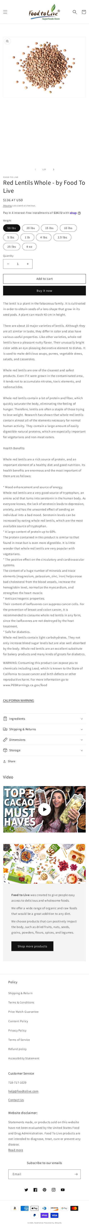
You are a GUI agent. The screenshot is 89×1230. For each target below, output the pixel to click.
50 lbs (11, 228)
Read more (15, 1150)
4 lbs (43, 237)
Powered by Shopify (53, 1223)
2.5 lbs (62, 237)
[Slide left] (35, 169)
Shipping (7, 205)
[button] (5, 11)
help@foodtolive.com (23, 1091)
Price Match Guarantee (23, 1012)
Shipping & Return (20, 993)
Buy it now (44, 291)
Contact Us (16, 1100)
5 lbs (10, 237)
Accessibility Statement (24, 1058)
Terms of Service (19, 1040)
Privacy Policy (17, 1030)
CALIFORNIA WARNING (18, 700)
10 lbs (68, 228)
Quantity (8, 256)
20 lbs (30, 228)
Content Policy (18, 1021)
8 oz (29, 246)
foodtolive (38, 1223)
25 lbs (11, 246)
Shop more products (32, 946)
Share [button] (12, 761)
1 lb (27, 237)
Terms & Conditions (21, 1002)
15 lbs (49, 228)
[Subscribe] (76, 1174)
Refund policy (17, 1049)
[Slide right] (53, 169)
